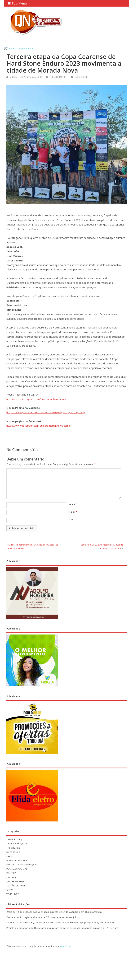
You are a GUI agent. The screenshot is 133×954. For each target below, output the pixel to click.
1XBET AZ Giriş (14, 839)
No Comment (80, 77)
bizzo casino (13, 851)
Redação (13, 77)
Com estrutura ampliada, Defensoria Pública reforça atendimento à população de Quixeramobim (60, 922)
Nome (72, 504)
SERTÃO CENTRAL (15, 885)
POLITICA (11, 873)
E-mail (72, 511)
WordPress (65, 946)
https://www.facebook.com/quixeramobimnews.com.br (39, 425)
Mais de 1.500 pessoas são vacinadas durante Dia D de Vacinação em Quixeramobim (54, 911)
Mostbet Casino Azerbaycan (21, 864)
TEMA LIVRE (12, 894)
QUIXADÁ (11, 877)
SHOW (9, 889)
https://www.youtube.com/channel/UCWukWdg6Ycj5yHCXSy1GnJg (46, 412)
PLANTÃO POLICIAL (16, 868)
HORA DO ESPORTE (58, 77)
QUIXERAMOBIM (15, 881)
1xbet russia (13, 847)
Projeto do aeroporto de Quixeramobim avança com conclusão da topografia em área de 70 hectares (62, 927)
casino (10, 856)
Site (70, 519)
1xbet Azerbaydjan (16, 843)
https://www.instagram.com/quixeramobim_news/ (36, 399)
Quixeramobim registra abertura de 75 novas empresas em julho (42, 917)
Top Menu (19, 3)
